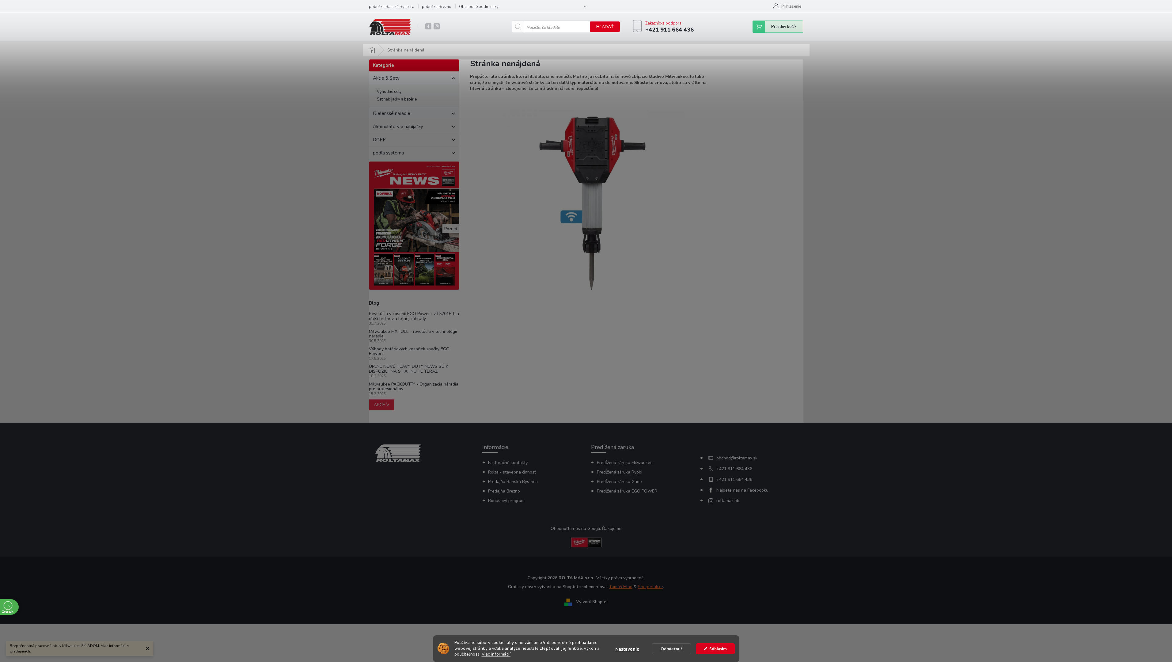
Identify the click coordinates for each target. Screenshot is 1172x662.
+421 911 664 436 (734, 469)
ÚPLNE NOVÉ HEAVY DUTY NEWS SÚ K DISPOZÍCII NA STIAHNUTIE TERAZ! (408, 369)
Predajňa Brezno (504, 491)
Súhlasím (718, 649)
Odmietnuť (671, 649)
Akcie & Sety (386, 78)
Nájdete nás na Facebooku (742, 490)
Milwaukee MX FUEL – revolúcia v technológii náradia (413, 334)
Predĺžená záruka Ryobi (619, 472)
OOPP (379, 140)
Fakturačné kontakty (508, 463)
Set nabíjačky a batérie (397, 99)
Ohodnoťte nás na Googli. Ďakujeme (586, 528)
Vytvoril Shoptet (592, 602)
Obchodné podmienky (479, 7)
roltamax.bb (727, 501)
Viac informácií (496, 654)
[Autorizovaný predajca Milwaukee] (586, 542)
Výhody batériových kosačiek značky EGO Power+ (409, 351)
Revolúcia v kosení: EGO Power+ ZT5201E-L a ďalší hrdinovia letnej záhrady (414, 316)
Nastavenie (627, 649)
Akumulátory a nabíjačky (398, 127)
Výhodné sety (389, 91)
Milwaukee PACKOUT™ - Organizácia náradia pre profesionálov (413, 386)
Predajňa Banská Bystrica (513, 482)
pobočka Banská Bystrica (391, 7)
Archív (381, 405)
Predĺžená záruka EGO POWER (627, 491)
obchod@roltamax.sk (736, 458)
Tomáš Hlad (620, 587)
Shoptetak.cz (650, 587)
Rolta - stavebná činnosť (512, 472)
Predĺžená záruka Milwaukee (625, 463)
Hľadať (604, 27)
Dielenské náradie (391, 113)
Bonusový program (506, 501)
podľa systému (388, 153)
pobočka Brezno (436, 7)
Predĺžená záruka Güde (619, 482)
